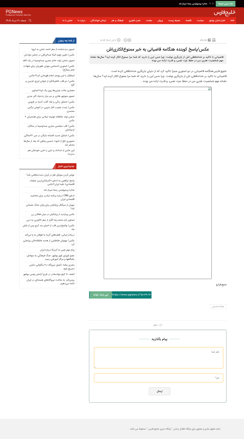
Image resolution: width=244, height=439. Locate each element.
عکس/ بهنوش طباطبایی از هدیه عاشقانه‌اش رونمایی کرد (48, 242)
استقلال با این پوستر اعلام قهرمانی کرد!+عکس (51, 75)
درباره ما (81, 20)
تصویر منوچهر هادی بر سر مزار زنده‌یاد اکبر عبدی (50, 96)
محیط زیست (174, 20)
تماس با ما (67, 20)
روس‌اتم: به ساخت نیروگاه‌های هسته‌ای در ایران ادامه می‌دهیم (50, 282)
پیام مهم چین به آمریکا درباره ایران (57, 250)
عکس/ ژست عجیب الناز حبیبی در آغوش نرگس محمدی (51, 109)
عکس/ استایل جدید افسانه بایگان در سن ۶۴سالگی (49, 135)
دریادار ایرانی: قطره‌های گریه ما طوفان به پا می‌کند (49, 235)
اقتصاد (188, 20)
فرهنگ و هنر (117, 20)
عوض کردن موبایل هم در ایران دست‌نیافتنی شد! (50, 175)
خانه (232, 20)
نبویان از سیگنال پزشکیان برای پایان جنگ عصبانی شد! (50, 207)
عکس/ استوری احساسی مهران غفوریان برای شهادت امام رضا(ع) (48, 68)
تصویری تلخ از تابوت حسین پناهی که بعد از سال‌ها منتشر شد (49, 143)
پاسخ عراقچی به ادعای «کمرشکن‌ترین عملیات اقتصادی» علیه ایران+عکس (52, 182)
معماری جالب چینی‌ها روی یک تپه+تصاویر (53, 90)
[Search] (30, 21)
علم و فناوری (134, 20)
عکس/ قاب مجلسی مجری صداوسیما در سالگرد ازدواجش (51, 128)
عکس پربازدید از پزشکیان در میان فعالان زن (52, 214)
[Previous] (210, 4)
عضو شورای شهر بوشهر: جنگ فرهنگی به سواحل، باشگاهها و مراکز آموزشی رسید (50, 257)
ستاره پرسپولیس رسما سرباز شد (193, 3)
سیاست (200, 20)
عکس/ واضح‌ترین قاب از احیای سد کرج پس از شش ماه (48, 227)
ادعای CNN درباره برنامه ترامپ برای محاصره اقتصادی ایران (52, 197)
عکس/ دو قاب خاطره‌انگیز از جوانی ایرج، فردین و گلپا (50, 83)
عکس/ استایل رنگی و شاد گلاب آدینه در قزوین (51, 102)
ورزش (160, 20)
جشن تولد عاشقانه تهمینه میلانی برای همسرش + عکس (49, 118)
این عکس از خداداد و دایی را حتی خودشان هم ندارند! (51, 152)
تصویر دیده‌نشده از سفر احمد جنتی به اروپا (53, 49)
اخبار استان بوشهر (217, 20)
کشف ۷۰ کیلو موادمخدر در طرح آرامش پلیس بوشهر (48, 274)
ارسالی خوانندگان (98, 20)
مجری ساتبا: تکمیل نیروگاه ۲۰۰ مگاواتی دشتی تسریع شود (51, 267)
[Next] (212, 4)
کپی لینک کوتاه (100, 295)
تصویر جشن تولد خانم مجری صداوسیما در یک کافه (48, 60)
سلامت (149, 20)
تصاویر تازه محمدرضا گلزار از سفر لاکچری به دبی (50, 220)
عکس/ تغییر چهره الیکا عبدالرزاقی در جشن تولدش (49, 55)
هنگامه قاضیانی (218, 306)
